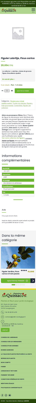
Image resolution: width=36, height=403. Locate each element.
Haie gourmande (7, 106)
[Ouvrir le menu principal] (33, 10)
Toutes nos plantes (19, 103)
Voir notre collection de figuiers (13, 138)
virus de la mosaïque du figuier (12, 145)
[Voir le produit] (32, 280)
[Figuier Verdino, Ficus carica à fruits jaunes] (18, 257)
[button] (15, 280)
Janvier (26, 401)
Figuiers (29, 103)
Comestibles (18, 106)
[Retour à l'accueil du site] (9, 12)
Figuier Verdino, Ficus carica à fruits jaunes (10, 272)
